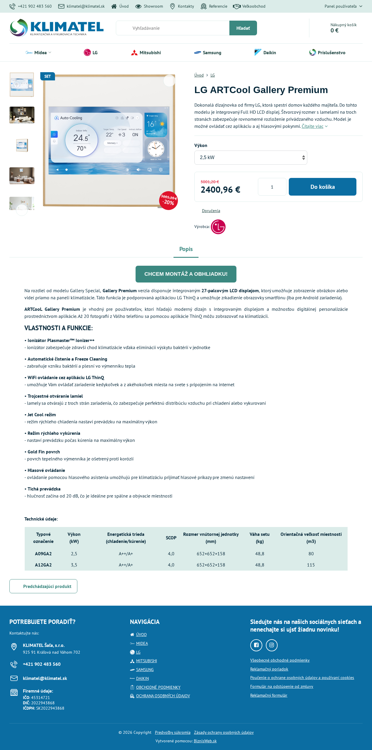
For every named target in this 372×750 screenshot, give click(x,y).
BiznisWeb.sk (205, 741)
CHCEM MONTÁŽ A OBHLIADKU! (186, 274)
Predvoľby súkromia (173, 732)
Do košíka (323, 187)
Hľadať (243, 28)
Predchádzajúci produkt (47, 586)
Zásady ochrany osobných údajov (224, 732)
